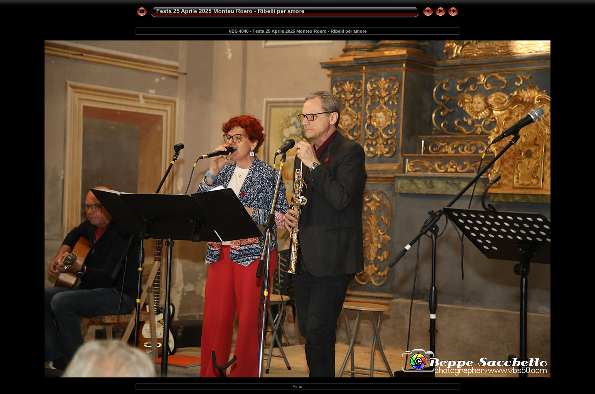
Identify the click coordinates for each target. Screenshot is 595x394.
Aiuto (297, 386)
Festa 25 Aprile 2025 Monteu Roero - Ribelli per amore (230, 11)
